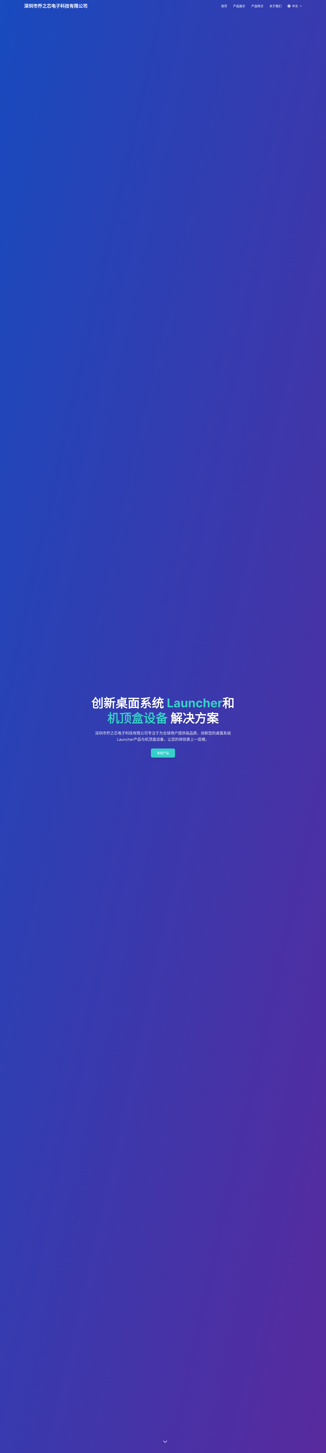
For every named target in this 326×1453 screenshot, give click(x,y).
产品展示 (239, 6)
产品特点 (257, 6)
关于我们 (275, 6)
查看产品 (163, 753)
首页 (224, 6)
